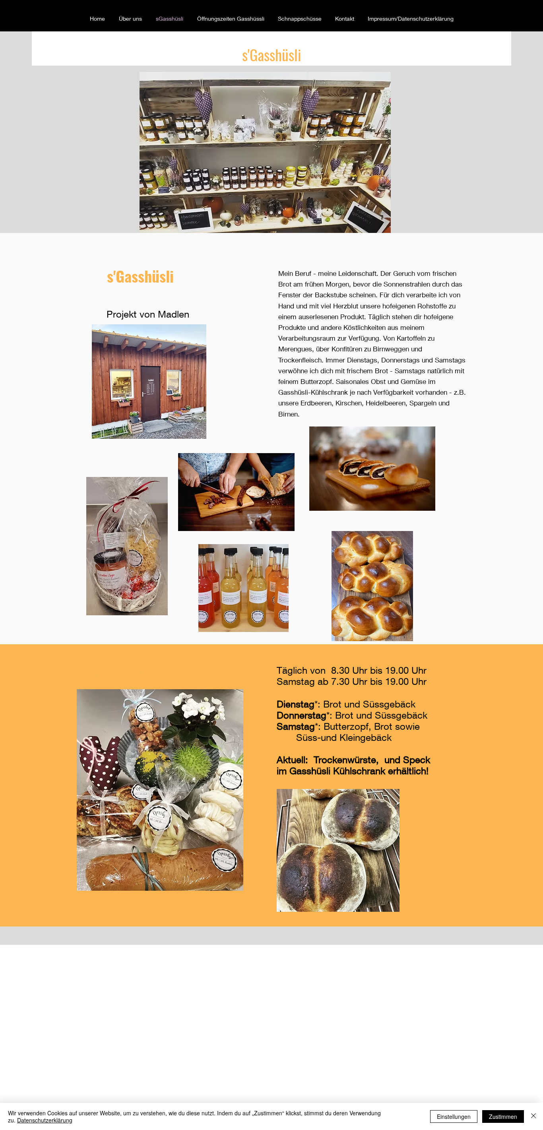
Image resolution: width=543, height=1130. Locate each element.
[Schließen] (533, 1116)
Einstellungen (454, 1116)
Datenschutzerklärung (44, 1120)
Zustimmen (503, 1116)
